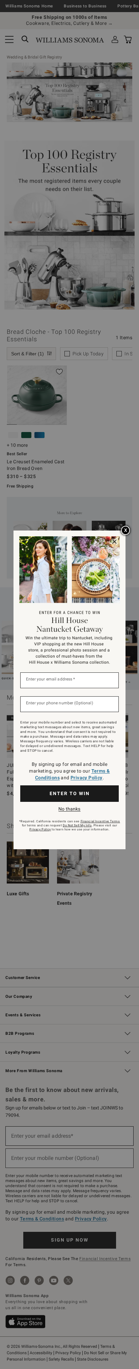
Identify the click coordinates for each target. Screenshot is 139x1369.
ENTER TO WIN (70, 793)
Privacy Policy (87, 777)
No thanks (69, 809)
